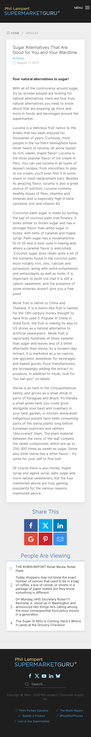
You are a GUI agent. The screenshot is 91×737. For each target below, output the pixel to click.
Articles (18, 58)
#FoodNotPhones (71, 715)
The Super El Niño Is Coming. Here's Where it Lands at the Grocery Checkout (48, 623)
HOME (14, 33)
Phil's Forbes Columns (33, 710)
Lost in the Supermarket (34, 721)
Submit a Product (33, 715)
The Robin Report (71, 710)
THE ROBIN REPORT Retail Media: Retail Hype (46, 569)
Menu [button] (78, 7)
